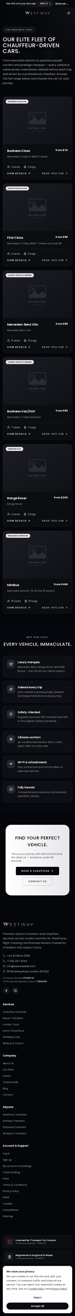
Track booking (11, 1172)
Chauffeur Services (14, 1012)
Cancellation (10, 1210)
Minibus (13, 585)
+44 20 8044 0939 (18, 955)
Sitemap (8, 1216)
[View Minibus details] (37, 554)
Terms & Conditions (15, 1185)
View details (17, 173)
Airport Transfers (13, 1018)
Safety (7, 1076)
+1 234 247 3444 (17, 961)
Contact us (37, 881)
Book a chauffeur (35, 870)
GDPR (6, 1197)
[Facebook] (6, 990)
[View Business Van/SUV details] (37, 381)
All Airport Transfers (14, 1133)
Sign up (7, 1160)
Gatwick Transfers (14, 1121)
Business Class (18, 151)
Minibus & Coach (13, 1043)
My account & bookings (17, 1166)
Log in (6, 1153)
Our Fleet (8, 1069)
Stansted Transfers (14, 1127)
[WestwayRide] (37, 13)
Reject (38, 1297)
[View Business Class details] (37, 120)
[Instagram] (15, 990)
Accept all (37, 1306)
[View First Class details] (37, 207)
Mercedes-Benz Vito (22, 324)
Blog (5, 1088)
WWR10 (44, 3)
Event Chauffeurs (13, 1030)
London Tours (11, 1024)
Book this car (53, 173)
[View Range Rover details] (37, 468)
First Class (15, 237)
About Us (8, 1063)
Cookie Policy (37, 1289)
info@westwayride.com (21, 966)
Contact (8, 1094)
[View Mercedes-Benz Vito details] (37, 294)
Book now (62, 3)
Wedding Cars (11, 1037)
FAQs (6, 1178)
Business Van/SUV (21, 411)
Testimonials (10, 1082)
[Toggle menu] (68, 13)
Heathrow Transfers (15, 1114)
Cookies (7, 1203)
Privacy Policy (11, 1191)
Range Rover (17, 498)
